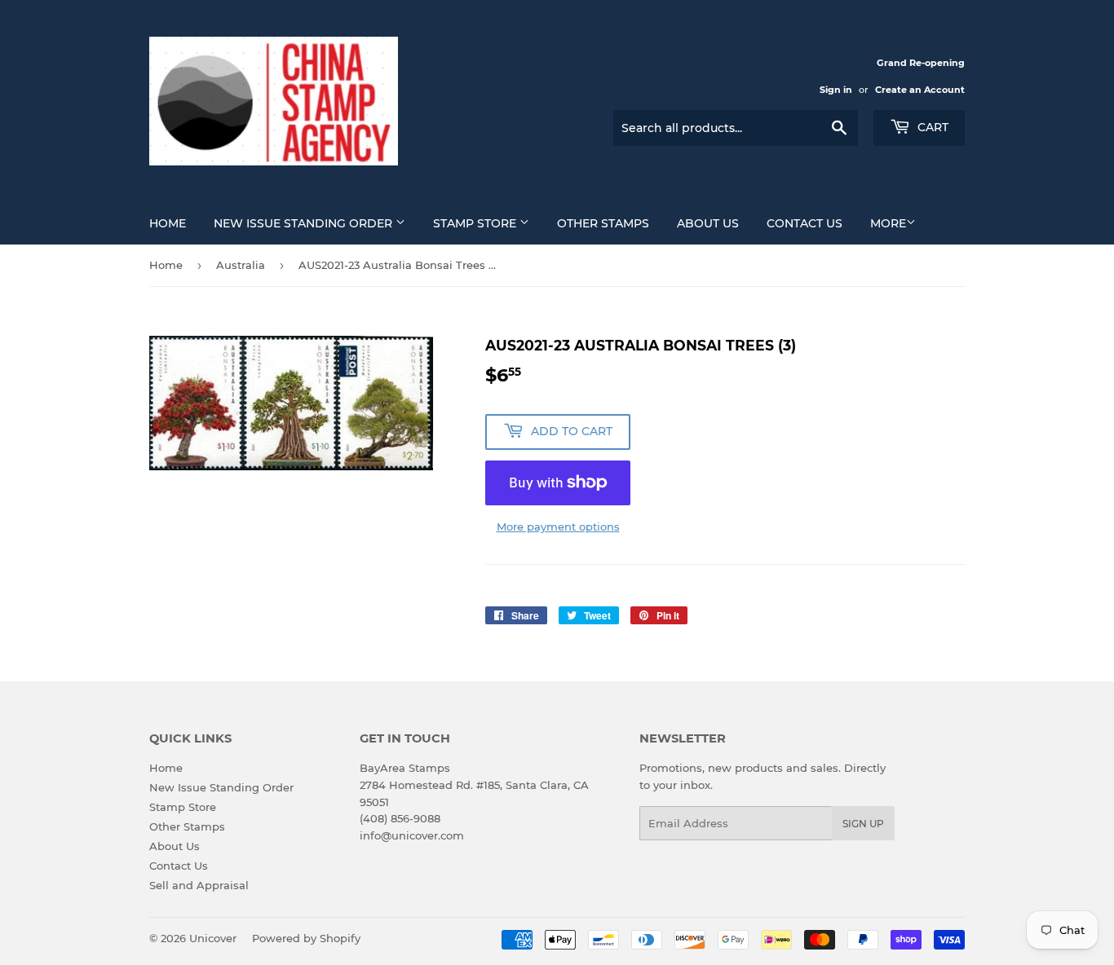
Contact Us (804, 223)
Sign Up (863, 823)
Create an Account (920, 89)
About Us (708, 223)
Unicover (213, 938)
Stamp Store (476, 223)
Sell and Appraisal (199, 885)
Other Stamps (603, 223)
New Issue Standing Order (305, 223)
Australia (240, 264)
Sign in (836, 89)
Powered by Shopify (306, 938)
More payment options (558, 526)
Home (167, 223)
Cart (931, 127)
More (888, 223)
